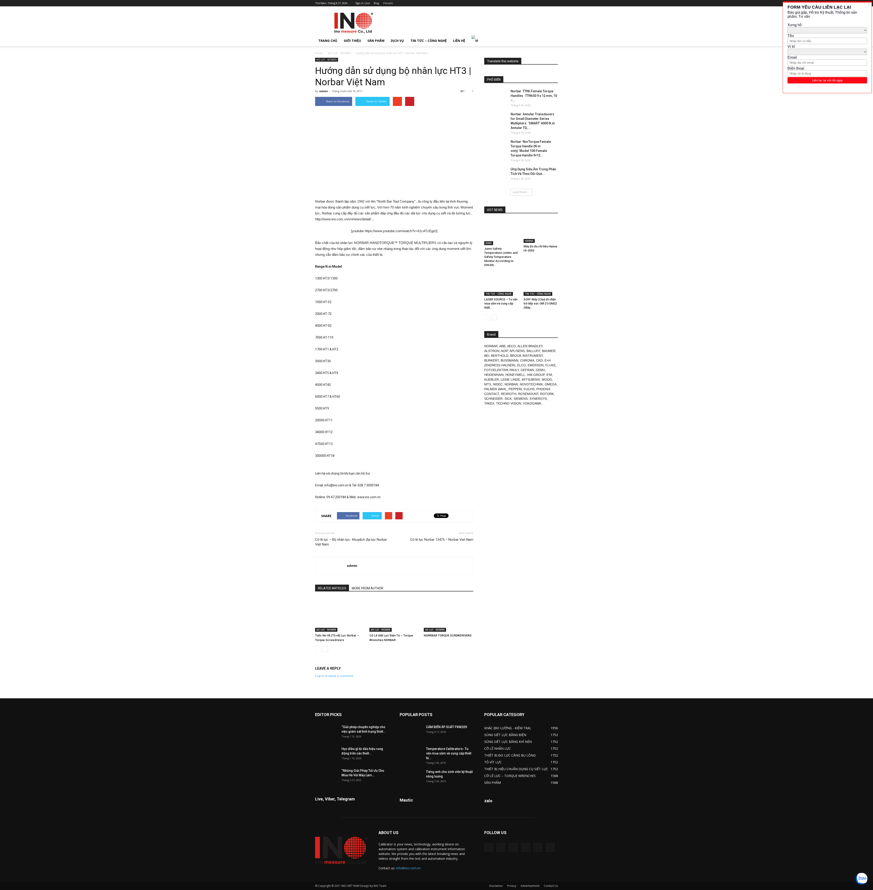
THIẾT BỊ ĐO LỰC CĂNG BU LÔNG (510, 755)
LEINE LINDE (510, 379)
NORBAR (491, 346)
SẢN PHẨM (375, 40)
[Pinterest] (532, 3)
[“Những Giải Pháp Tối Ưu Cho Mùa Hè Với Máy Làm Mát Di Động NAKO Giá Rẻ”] (326, 776)
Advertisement (530, 886)
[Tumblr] (539, 3)
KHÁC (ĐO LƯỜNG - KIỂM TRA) (507, 728)
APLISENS (517, 351)
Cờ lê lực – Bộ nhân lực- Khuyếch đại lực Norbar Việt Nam (351, 542)
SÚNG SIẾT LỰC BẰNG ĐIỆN (505, 735)
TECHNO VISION (508, 403)
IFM (549, 375)
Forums (388, 3)
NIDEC (498, 384)
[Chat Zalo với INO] (862, 879)
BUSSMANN (509, 360)
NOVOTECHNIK (531, 384)
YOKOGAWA (532, 403)
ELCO (521, 365)
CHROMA (527, 360)
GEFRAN (527, 370)
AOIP (504, 351)
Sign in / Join (362, 3)
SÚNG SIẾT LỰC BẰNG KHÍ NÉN (508, 741)
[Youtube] (554, 3)
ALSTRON (491, 351)
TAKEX (489, 403)
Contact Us (551, 886)
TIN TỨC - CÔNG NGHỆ (499, 293)
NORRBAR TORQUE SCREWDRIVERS (448, 635)
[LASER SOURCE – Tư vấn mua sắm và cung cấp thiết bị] (501, 284)
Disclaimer (496, 886)
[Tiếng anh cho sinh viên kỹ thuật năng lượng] (411, 777)
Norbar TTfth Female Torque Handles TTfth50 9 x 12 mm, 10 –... (534, 95)
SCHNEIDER (493, 398)
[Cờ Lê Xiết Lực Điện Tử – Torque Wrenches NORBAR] (394, 615)
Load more (520, 192)
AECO (511, 346)
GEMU (540, 370)
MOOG (547, 379)
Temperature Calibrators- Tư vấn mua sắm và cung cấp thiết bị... (448, 753)
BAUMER (548, 351)
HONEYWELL (515, 375)
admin (323, 91)
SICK (508, 398)
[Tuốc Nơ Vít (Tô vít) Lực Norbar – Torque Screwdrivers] (340, 615)
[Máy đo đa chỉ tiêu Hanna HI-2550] (541, 231)
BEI (486, 355)
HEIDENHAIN (494, 375)
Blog (376, 3)
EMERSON (536, 365)
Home (319, 53)
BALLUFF (533, 351)
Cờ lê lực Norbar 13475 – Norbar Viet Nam (441, 540)
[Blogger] (517, 3)
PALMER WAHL (495, 389)
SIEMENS (521, 398)
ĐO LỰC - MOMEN (339, 53)
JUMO (489, 243)
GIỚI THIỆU (352, 40)
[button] (552, 40)
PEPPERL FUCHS (521, 389)
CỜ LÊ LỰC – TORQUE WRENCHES (510, 776)
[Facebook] (524, 3)
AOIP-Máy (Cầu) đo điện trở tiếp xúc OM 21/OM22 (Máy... (540, 303)
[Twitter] (547, 3)
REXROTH (508, 394)
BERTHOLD (499, 355)
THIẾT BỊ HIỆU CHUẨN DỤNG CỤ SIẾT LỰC (516, 769)
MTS (487, 384)
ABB (502, 346)
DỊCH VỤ (397, 40)
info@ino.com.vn (408, 868)
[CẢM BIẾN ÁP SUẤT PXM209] (411, 733)
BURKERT (491, 360)
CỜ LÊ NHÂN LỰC (497, 748)
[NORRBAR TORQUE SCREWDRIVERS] (448, 615)
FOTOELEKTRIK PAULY (501, 370)
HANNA (529, 240)
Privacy (511, 886)
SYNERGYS (538, 398)
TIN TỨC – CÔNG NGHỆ (428, 40)
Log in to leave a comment (334, 676)
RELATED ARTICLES (332, 588)
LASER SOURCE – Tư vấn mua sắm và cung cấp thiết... (500, 303)
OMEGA (551, 384)
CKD (539, 360)
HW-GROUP (535, 375)
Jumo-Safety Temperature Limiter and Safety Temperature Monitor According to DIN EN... (501, 257)
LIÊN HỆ (459, 40)
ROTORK (547, 394)
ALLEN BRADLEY (529, 346)
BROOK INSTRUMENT (526, 355)
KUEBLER (491, 379)
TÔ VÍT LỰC (493, 762)
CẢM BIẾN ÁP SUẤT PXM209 (446, 727)
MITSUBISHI (531, 379)
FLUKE (550, 365)
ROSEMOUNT (528, 394)
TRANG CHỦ (327, 40)
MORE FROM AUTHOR (367, 588)
